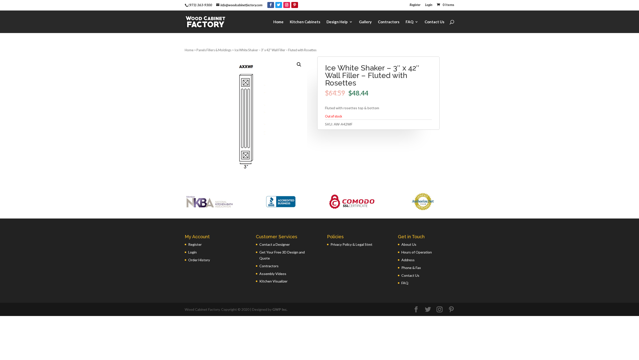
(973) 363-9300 (200, 5)
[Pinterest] (294, 5)
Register (415, 5)
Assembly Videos (272, 274)
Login (428, 5)
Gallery (365, 22)
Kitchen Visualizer (273, 281)
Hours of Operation (416, 252)
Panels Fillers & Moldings (213, 50)
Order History (199, 260)
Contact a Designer (274, 244)
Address (408, 260)
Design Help (337, 22)
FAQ (409, 22)
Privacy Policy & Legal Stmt (351, 244)
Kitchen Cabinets (305, 22)
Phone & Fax (411, 268)
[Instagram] (286, 5)
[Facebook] (270, 5)
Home (278, 22)
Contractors (388, 22)
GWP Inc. (279, 309)
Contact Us (434, 22)
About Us (408, 244)
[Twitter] (278, 5)
